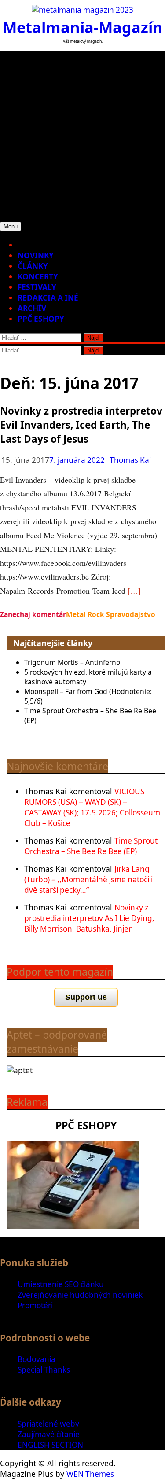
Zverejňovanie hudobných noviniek (80, 1295)
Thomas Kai (130, 460)
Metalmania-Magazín (83, 27)
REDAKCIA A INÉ (48, 298)
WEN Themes (90, 1474)
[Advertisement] (82, 133)
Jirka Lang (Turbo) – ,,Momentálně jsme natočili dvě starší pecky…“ (88, 879)
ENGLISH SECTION (50, 1445)
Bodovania (36, 1359)
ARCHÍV (32, 308)
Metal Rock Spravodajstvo (110, 614)
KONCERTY (38, 277)
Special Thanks (44, 1370)
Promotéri (35, 1305)
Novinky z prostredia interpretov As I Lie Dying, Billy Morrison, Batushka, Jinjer (89, 918)
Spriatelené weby (48, 1424)
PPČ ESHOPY (41, 319)
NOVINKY (36, 255)
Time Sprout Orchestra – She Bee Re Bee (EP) (91, 846)
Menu (11, 226)
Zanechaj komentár (33, 614)
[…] (134, 590)
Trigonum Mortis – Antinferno (72, 662)
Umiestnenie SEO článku (61, 1284)
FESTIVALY (37, 287)
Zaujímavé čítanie (49, 1434)
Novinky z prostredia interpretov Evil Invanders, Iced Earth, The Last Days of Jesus (81, 425)
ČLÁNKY (33, 266)
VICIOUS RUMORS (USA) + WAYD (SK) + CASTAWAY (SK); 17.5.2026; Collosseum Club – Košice (92, 807)
